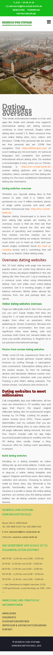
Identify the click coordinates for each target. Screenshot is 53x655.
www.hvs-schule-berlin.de (24, 537)
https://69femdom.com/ (34, 148)
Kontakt (7, 629)
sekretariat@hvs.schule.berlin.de (25, 6)
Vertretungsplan (26, 13)
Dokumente (9, 617)
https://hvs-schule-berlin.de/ (36, 166)
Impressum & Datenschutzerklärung (24, 625)
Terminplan (33, 10)
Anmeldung (19, 10)
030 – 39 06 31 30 (24, 2)
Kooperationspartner (15, 621)
